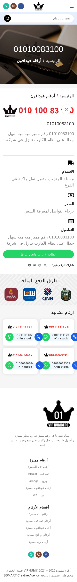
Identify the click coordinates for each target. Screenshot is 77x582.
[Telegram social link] (29, 265)
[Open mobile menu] (72, 6)
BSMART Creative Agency (22, 575)
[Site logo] (38, 6)
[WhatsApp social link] (6, 6)
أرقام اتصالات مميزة (38, 520)
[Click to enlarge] (66, 109)
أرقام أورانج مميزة (38, 534)
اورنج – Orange (38, 481)
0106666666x (24, 363)
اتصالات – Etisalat (38, 473)
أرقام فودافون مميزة (38, 527)
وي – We (38, 494)
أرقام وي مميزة (38, 542)
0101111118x (24, 335)
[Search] (7, 18)
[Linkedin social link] (34, 265)
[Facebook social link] (21, 6)
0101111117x (60, 335)
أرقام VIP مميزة (38, 513)
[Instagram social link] (13, 6)
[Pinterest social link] (40, 265)
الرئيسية (53, 60)
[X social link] (45, 265)
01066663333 (61, 363)
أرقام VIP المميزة (38, 466)
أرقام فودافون (29, 60)
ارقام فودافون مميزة (38, 487)
